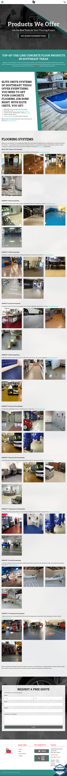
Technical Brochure (44, 152)
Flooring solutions (8, 116)
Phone (6, 708)
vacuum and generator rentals (21, 111)
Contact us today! (12, 120)
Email (6, 701)
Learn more (36, 66)
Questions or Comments (10, 714)
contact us (40, 146)
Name (6, 695)
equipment (27, 112)
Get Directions (54, 754)
